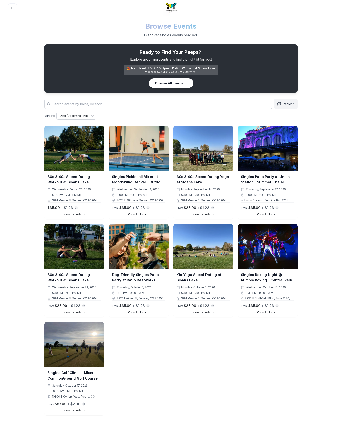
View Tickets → (74, 214)
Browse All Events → (171, 83)
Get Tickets (92, 130)
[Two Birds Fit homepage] (171, 8)
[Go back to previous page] (12, 7)
